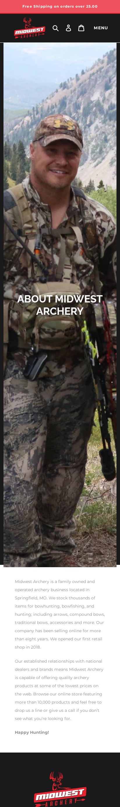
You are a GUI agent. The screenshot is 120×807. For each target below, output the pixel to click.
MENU (101, 27)
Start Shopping (60, 188)
